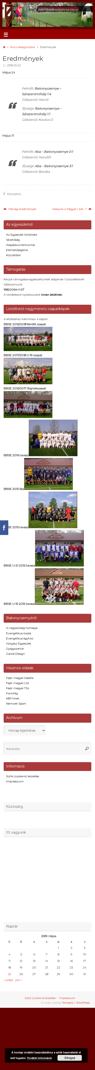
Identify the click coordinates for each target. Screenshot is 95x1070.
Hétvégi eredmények (22, 209)
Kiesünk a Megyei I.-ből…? (70, 209)
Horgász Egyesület (18, 643)
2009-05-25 (14, 65)
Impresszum (15, 781)
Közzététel (13, 255)
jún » (18, 980)
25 (9, 974)
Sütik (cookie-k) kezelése (22, 776)
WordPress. (83, 1002)
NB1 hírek (12, 698)
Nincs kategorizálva (22, 47)
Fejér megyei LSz (17, 683)
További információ (39, 1058)
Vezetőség (13, 240)
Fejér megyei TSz (17, 688)
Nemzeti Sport (16, 703)
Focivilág (12, 693)
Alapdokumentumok (20, 245)
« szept (8, 980)
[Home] (4, 47)
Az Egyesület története (21, 234)
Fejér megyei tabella (19, 678)
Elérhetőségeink (17, 250)
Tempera (67, 1002)
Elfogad (70, 1058)
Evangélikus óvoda (18, 633)
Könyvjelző (14, 194)
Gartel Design (15, 654)
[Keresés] (87, 749)
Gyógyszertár (15, 648)
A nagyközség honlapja (22, 628)
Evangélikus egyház (19, 638)
